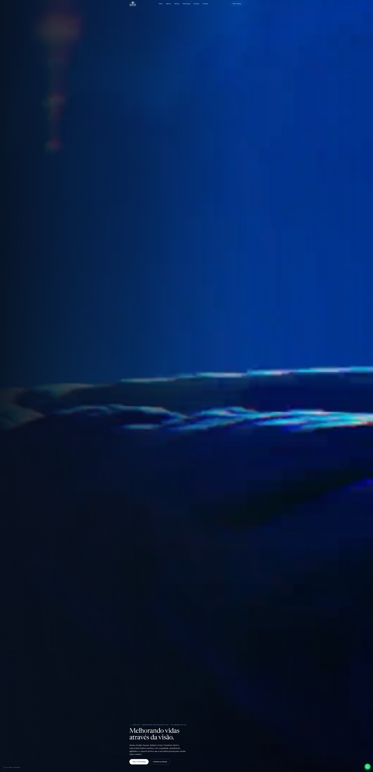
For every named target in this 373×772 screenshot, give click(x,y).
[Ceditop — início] (132, 3)
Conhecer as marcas (160, 762)
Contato (205, 4)
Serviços (196, 4)
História (176, 4)
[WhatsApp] (367, 766)
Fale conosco (237, 3)
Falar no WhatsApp (139, 762)
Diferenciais (186, 4)
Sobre (161, 4)
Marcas (168, 4)
